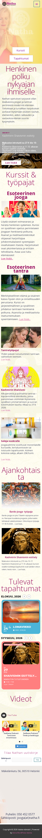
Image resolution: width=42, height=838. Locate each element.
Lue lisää (11, 162)
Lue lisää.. (6, 359)
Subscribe (22, 746)
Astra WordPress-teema (22, 833)
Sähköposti (6, 759)
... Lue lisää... (18, 524)
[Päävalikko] (37, 4)
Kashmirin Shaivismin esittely (21, 557)
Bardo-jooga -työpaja (21, 511)
